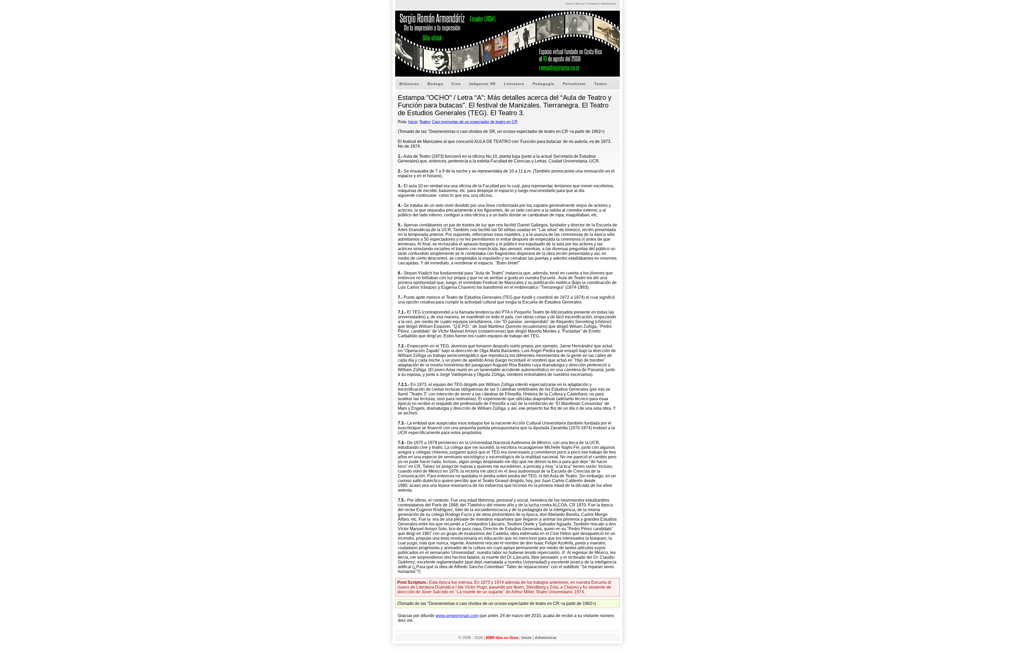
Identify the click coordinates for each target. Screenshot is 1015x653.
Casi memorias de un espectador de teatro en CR (475, 121)
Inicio (569, 3)
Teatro (600, 84)
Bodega (435, 84)
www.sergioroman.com (457, 615)
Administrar (608, 3)
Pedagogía (543, 84)
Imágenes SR (482, 84)
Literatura (514, 84)
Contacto (592, 3)
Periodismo (574, 84)
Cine (456, 84)
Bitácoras (409, 84)
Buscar (580, 3)
